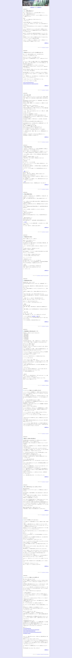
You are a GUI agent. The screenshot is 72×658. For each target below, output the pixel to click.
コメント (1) (47, 47)
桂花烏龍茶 (33, 316)
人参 (24, 181)
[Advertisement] (35, 45)
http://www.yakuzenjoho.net (30, 4)
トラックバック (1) (46, 275)
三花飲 (37, 316)
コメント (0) (42, 275)
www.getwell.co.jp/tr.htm (26, 633)
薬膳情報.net (46, 85)
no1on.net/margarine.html (27, 628)
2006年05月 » (39, 7)
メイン (36, 7)
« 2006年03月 (32, 7)
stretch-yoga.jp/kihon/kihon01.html (28, 82)
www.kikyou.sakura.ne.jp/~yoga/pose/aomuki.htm (30, 83)
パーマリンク (43, 47)
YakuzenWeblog (29, 2)
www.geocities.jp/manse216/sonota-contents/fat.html (31, 629)
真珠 (24, 171)
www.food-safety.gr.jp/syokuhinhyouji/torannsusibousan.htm (32, 632)
